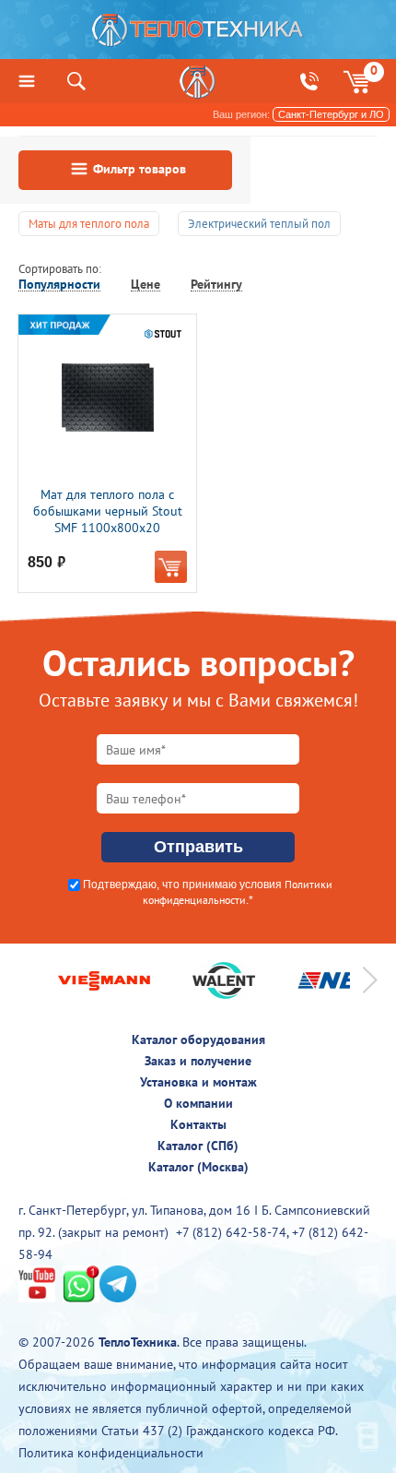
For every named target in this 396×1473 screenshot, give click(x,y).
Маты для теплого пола (89, 224)
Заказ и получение (198, 1060)
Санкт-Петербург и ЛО (331, 114)
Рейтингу (216, 284)
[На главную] (198, 34)
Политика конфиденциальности (111, 1452)
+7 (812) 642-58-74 (231, 1232)
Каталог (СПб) (198, 1145)
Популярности (59, 284)
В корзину (171, 567)
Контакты (198, 1124)
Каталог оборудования (198, 1039)
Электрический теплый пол (259, 224)
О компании (198, 1103)
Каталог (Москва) (198, 1166)
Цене (145, 284)
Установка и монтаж (198, 1082)
